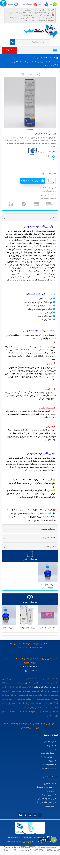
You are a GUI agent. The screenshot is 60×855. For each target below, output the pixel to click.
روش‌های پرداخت (47, 757)
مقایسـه (30, 74)
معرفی (52, 217)
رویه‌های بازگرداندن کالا (45, 802)
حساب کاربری (49, 783)
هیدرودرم (41, 151)
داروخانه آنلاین (48, 741)
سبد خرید (50, 791)
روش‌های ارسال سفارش (45, 787)
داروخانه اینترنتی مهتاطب (20, 837)
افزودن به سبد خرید (31, 181)
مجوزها (51, 760)
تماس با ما (50, 749)
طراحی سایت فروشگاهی (14, 841)
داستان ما (50, 745)
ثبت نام (42, 4)
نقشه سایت (49, 806)
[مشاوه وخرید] (54, 840)
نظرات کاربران (49, 538)
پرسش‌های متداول (47, 753)
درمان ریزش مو (48, 768)
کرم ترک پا (46, 513)
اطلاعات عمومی (48, 529)
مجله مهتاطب (9, 50)
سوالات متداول (30, 671)
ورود (51, 4)
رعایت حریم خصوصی (45, 798)
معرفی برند (50, 546)
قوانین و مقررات (48, 794)
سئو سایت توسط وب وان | (35, 842)
